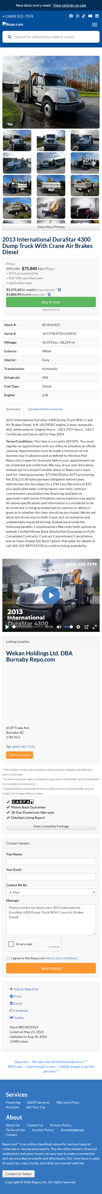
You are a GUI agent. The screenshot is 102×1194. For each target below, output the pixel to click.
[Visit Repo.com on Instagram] (77, 16)
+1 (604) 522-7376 (17, 16)
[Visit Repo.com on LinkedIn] (97, 16)
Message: (12, 900)
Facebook (20, 1010)
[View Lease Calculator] (49, 294)
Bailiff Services (38, 1102)
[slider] (27, 627)
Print (17, 996)
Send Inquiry (51, 968)
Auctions (12, 1107)
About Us (13, 1125)
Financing (13, 1102)
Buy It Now (51, 302)
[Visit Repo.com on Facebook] (71, 16)
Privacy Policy (60, 1125)
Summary (13, 409)
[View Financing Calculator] (59, 290)
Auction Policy (43, 1130)
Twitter (18, 1018)
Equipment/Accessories (45, 409)
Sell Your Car (36, 1107)
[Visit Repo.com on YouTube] (90, 16)
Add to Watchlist (25, 989)
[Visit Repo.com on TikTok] (83, 16)
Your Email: (14, 870)
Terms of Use (15, 1130)
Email (17, 1003)
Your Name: (14, 854)
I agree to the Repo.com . (44, 958)
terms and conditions (61, 958)
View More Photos (51, 227)
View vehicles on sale (69, 5)
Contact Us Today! (18, 1174)
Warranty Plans (67, 1102)
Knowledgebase (72, 1130)
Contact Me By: (16, 885)
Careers (12, 1135)
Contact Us (35, 1125)
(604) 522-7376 (23, 747)
